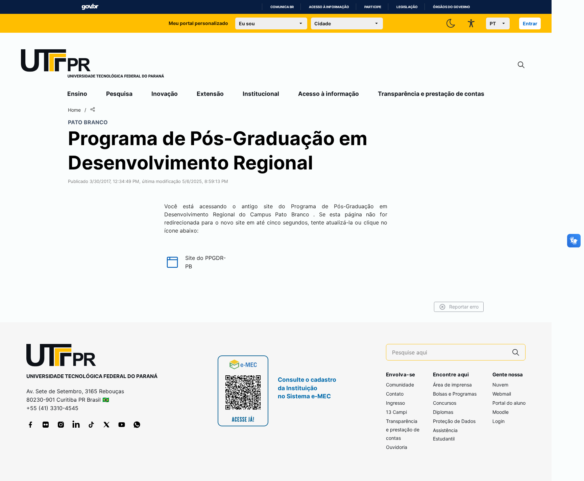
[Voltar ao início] (63, 356)
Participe (372, 7)
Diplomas (443, 412)
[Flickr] (46, 425)
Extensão (210, 93)
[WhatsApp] (137, 425)
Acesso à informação (329, 7)
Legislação (407, 7)
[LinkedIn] (76, 425)
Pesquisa (119, 93)
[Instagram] (61, 425)
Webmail (501, 394)
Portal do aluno (509, 403)
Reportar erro (464, 307)
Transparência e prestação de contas (431, 93)
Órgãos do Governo (451, 7)
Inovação (164, 93)
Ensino (77, 93)
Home (74, 110)
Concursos (444, 403)
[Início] (92, 64)
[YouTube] (122, 425)
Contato (395, 394)
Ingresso (395, 403)
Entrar (530, 23)
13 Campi (396, 412)
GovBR (89, 7)
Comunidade (400, 385)
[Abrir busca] (521, 65)
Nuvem (500, 385)
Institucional (261, 93)
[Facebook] (30, 425)
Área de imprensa (452, 385)
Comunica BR (282, 7)
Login (498, 421)
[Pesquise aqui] (515, 352)
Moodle (500, 412)
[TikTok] (91, 425)
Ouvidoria (396, 447)
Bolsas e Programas (455, 394)
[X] (106, 425)
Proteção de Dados (454, 421)
